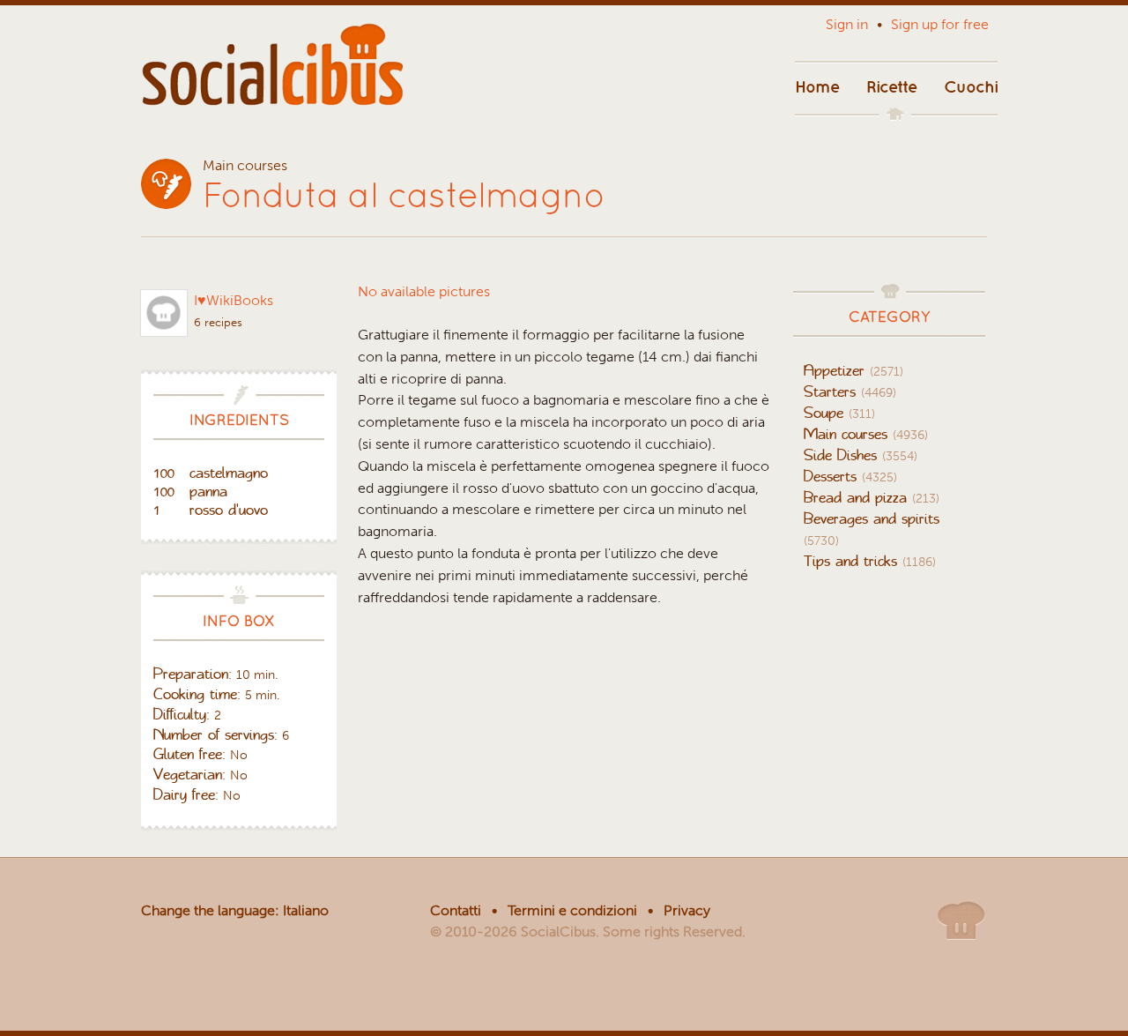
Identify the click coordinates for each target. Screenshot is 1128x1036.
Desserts (850, 476)
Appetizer (853, 370)
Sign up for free (940, 24)
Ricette (891, 84)
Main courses (866, 434)
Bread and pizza (871, 497)
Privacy (687, 910)
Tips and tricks (870, 561)
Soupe (839, 412)
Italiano (306, 910)
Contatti (455, 910)
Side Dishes (860, 455)
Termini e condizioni (572, 910)
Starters (850, 391)
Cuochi (971, 84)
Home (817, 84)
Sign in (847, 24)
